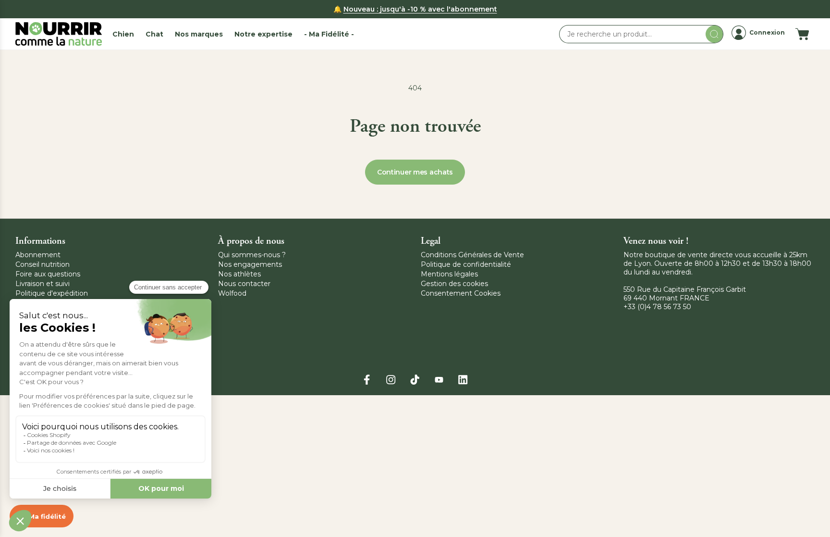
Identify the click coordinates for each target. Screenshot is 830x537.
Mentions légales (449, 274)
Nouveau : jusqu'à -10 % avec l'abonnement (420, 9)
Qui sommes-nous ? (252, 254)
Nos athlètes (239, 274)
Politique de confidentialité (466, 264)
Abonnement (38, 254)
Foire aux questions (47, 274)
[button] (123, 34)
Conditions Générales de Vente (472, 254)
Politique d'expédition (51, 293)
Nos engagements (250, 264)
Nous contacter (244, 283)
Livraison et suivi (42, 283)
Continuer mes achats (415, 172)
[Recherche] (714, 34)
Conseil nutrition (42, 264)
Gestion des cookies (454, 283)
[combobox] (641, 34)
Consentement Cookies (460, 293)
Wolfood (232, 293)
